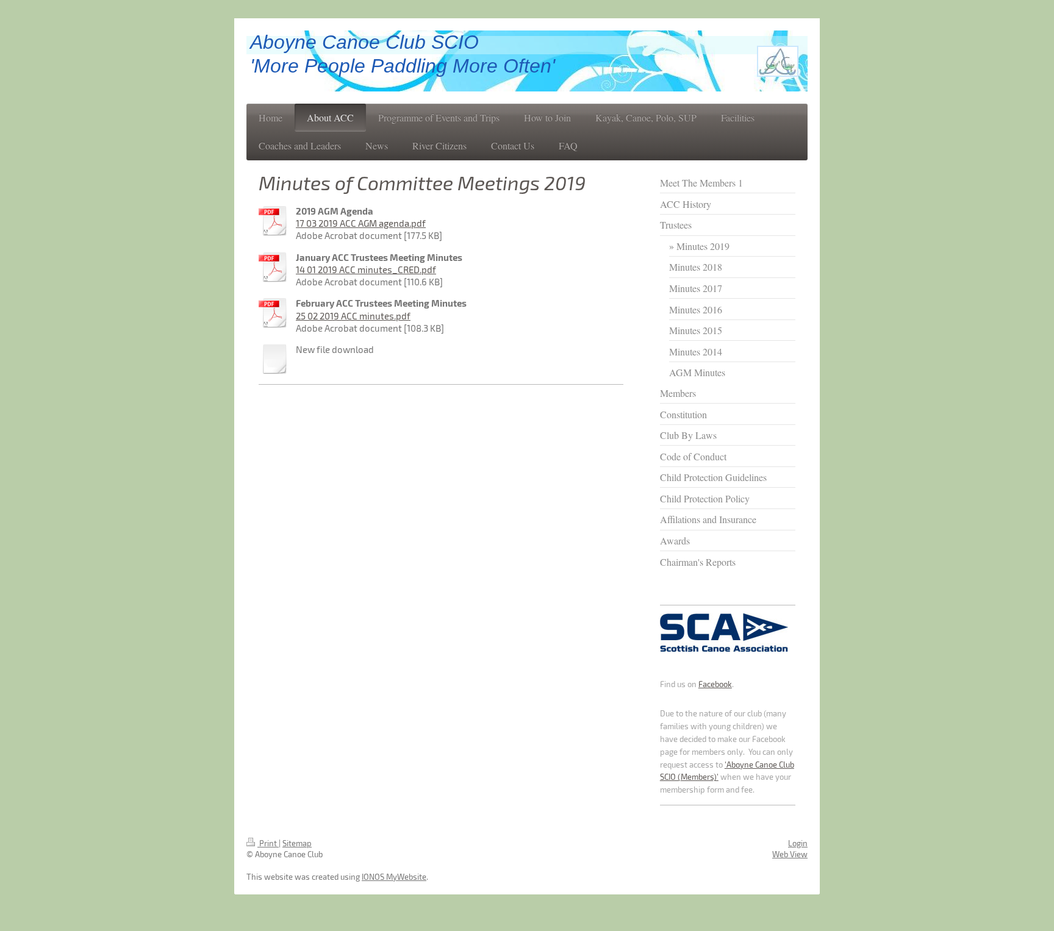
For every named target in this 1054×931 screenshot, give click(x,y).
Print (268, 843)
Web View (790, 854)
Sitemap (297, 843)
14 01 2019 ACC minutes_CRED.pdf (366, 269)
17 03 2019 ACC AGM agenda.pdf (361, 223)
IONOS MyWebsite (394, 877)
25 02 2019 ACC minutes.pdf (353, 315)
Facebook (715, 684)
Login (798, 843)
